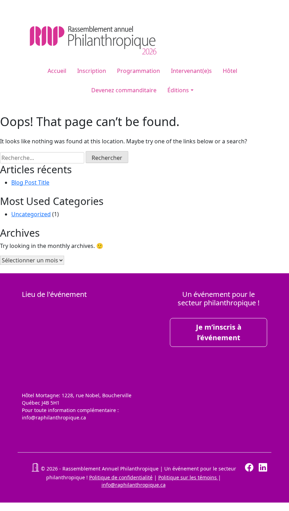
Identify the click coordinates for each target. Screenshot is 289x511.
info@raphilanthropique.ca (134, 484)
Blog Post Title (30, 182)
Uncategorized (31, 214)
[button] (35, 468)
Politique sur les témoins (188, 477)
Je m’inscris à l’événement (218, 332)
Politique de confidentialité (121, 477)
